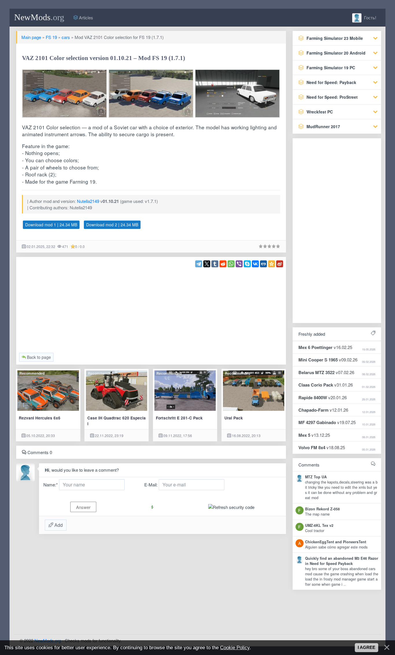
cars (66, 37)
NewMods (39, 17)
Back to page (38, 357)
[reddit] (222, 263)
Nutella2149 (88, 201)
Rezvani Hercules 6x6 (39, 418)
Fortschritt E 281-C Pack (179, 418)
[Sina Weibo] (279, 263)
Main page (31, 37)
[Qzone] (271, 263)
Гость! (369, 17)
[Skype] (247, 263)
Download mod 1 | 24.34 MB (51, 224)
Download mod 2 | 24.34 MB (112, 224)
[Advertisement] (151, 307)
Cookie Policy (235, 647)
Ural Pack (233, 418)
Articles (85, 17)
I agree (366, 647)
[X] (206, 263)
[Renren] (263, 263)
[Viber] (239, 263)
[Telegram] (198, 263)
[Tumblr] (214, 263)
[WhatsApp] (231, 263)
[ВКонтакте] (255, 263)
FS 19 (51, 37)
